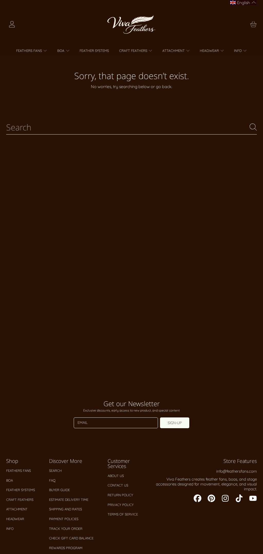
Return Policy (120, 495)
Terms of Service (123, 514)
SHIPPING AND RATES (65, 509)
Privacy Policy (121, 505)
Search (55, 471)
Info (10, 529)
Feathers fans (18, 471)
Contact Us (118, 485)
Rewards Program (65, 548)
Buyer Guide (59, 490)
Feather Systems (20, 490)
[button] (253, 24)
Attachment (16, 509)
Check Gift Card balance (71, 538)
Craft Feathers (19, 500)
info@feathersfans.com (236, 471)
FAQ (52, 480)
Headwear (15, 519)
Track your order (65, 529)
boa (9, 480)
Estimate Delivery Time (68, 500)
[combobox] (131, 127)
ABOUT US (116, 476)
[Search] (253, 127)
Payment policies (63, 519)
